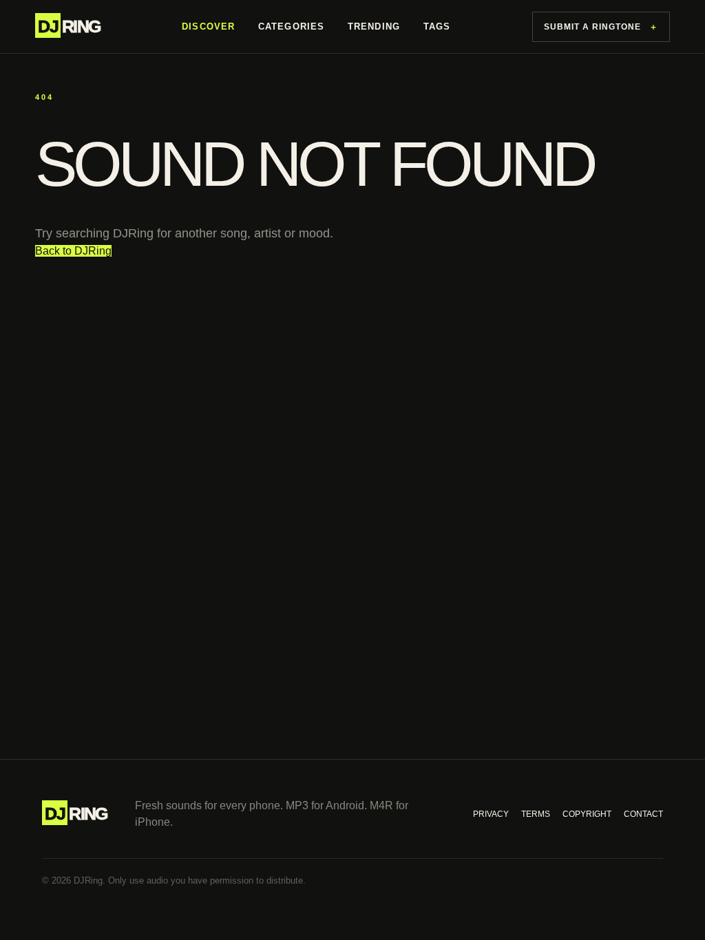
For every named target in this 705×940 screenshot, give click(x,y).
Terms (535, 814)
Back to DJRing (73, 251)
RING (69, 26)
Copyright (586, 814)
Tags (436, 26)
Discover (208, 26)
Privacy (491, 814)
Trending (374, 26)
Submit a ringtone (601, 27)
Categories (291, 26)
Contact (643, 814)
